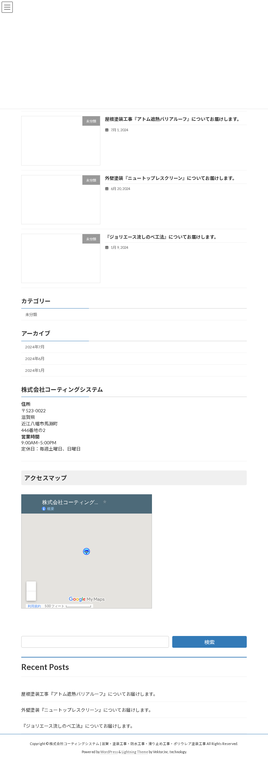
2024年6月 (34, 358)
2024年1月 (34, 370)
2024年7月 (34, 346)
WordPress (109, 752)
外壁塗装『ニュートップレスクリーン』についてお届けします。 (171, 178)
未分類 (31, 314)
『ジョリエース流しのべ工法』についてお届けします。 (162, 237)
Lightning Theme (135, 752)
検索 (209, 642)
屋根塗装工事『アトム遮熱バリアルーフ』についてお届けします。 (173, 119)
